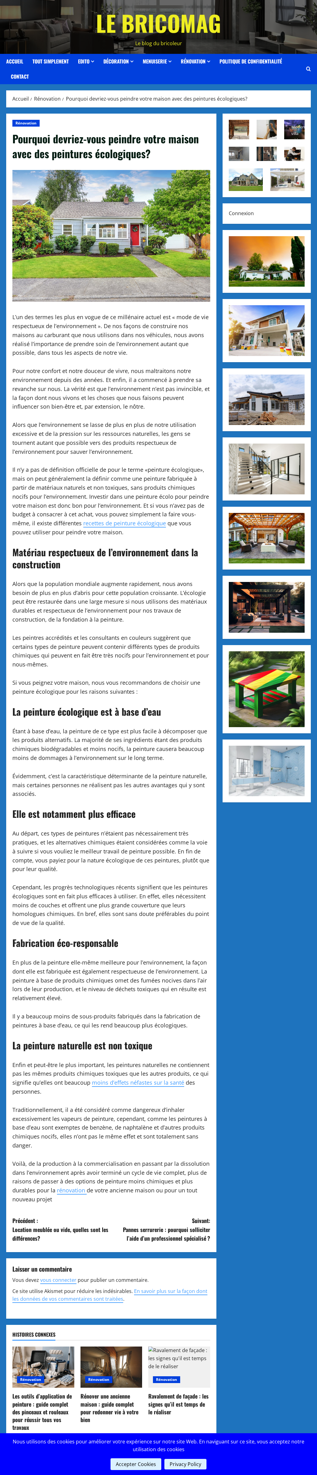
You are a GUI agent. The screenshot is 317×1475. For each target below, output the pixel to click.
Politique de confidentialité (250, 61)
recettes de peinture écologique (124, 523)
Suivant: (166, 1230)
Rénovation (193, 61)
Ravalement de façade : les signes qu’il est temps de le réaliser (178, 1404)
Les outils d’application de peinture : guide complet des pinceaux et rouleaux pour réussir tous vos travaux (42, 1411)
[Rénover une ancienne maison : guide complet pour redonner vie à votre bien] (111, 1367)
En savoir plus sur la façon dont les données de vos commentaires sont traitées (109, 1295)
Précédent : (60, 1230)
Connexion (241, 213)
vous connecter (58, 1280)
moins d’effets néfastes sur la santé (138, 1082)
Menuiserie (155, 61)
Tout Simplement (51, 61)
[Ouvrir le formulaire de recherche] (308, 69)
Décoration (116, 61)
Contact (20, 76)
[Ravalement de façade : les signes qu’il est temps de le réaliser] (179, 1367)
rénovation (72, 1190)
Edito (83, 61)
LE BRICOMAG (158, 22)
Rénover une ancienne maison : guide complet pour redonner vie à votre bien (109, 1408)
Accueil (14, 61)
